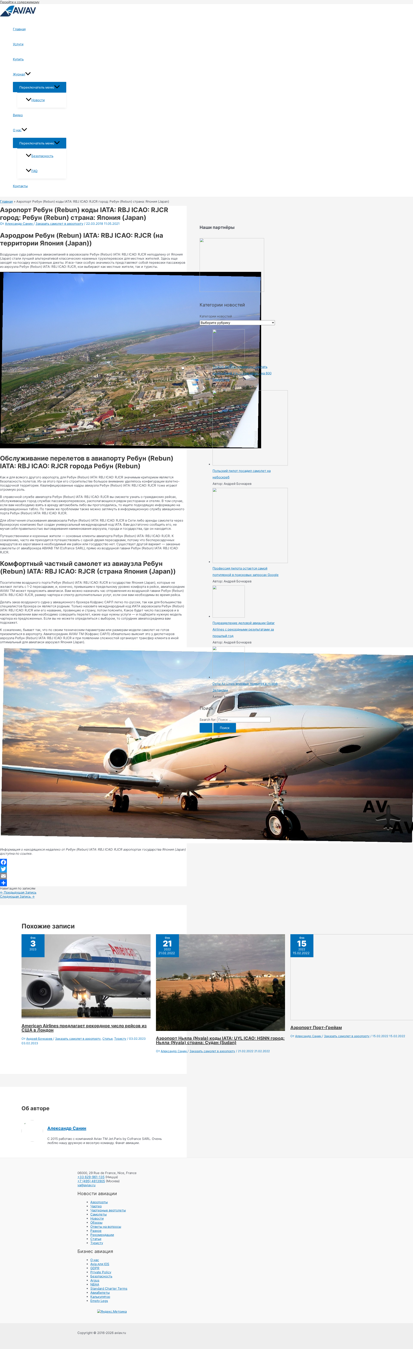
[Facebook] (93, 862)
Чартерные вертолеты (108, 1210)
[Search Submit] (206, 728)
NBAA (94, 1284)
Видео (18, 115)
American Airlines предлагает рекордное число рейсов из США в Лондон (84, 1028)
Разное (96, 1231)
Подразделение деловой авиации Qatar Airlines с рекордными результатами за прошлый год (244, 629)
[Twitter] (93, 869)
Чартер (96, 1206)
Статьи (107, 1038)
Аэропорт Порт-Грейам (316, 1027)
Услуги (18, 44)
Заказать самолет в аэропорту (59, 224)
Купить (18, 59)
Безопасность (42, 156)
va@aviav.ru (86, 1185)
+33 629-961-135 (91, 1177)
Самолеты (98, 1214)
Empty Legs (99, 1301)
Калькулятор (100, 1297)
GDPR (94, 1268)
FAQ (34, 171)
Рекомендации (102, 1235)
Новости (38, 100)
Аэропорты (99, 1202)
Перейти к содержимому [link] (19, 2)
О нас (17, 130)
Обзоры (96, 1222)
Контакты (20, 186)
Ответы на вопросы (105, 1227)
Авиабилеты (100, 1293)
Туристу (120, 1038)
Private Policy (100, 1272)
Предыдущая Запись (18, 892)
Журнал (19, 74)
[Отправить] (93, 882)
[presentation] (28, 74)
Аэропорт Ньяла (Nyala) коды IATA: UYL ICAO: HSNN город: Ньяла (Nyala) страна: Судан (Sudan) (220, 1040)
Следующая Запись (17, 896)
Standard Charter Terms (108, 1288)
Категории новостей (216, 316)
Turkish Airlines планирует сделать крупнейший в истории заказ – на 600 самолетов (242, 373)
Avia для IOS (99, 1264)
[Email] (93, 876)
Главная (19, 29)
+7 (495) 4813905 (91, 1181)
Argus (94, 1280)
